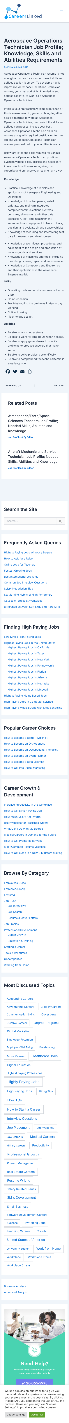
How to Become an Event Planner (25, 755)
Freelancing (47, 1047)
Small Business (17, 1206)
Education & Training (20, 940)
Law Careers (15, 1137)
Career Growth (17, 934)
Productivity (40, 1145)
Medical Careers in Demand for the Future (30, 834)
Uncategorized (13, 959)
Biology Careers (51, 1006)
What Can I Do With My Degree (23, 828)
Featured (9, 895)
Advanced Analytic (15, 1292)
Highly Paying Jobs (23, 1082)
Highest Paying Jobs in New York (28, 659)
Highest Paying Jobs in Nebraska (28, 683)
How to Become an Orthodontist (24, 743)
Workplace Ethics (39, 1257)
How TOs (14, 1100)
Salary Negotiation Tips (18, 588)
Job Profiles (15, 437)
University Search (18, 1248)
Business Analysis (15, 1286)
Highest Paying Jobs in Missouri (28, 689)
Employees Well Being (20, 1047)
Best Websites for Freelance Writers (26, 822)
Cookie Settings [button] (16, 1414)
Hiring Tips (46, 1091)
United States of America (26, 1240)
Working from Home (16, 965)
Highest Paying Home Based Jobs (25, 695)
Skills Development (21, 1197)
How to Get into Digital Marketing (24, 768)
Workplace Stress (18, 1265)
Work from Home (48, 1248)
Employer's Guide (15, 883)
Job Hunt (10, 901)
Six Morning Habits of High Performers (28, 594)
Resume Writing (18, 1180)
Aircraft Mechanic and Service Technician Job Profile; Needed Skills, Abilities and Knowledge (33, 457)
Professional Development (20, 930)
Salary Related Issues (21, 1189)
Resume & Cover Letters (23, 918)
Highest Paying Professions (24, 1073)
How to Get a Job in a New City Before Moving (33, 853)
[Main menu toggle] (61, 11)
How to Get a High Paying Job (23, 810)
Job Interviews (17, 905)
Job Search (15, 912)
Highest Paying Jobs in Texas (26, 653)
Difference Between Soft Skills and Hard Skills (32, 606)
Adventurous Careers (20, 1006)
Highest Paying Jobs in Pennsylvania (31, 665)
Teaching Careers (19, 1231)
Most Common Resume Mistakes (25, 846)
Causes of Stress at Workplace (23, 600)
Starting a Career (14, 947)
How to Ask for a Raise (18, 558)
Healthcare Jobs (45, 1056)
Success (12, 1223)
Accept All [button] (37, 1414)
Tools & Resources (15, 953)
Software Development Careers (27, 1214)
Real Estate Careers (21, 1172)
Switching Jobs (34, 1223)
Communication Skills (21, 1014)
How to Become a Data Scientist (24, 761)
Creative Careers (17, 1022)
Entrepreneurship (15, 889)
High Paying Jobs (19, 1091)
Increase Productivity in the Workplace (28, 804)
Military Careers (16, 1145)
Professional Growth (23, 1154)
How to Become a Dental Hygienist (25, 737)
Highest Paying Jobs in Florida (27, 671)
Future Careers (15, 1056)
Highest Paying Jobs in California (28, 647)
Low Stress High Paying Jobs (22, 636)
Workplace (14, 1257)
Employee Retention (20, 1039)
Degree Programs (46, 1023)
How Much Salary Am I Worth (22, 816)
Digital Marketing (19, 1031)
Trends (41, 1231)
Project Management (21, 1163)
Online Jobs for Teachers (19, 564)
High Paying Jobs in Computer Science (28, 701)
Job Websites (45, 1127)
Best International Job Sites (21, 576)
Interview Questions (22, 1118)
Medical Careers (42, 1137)
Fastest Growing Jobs (18, 570)
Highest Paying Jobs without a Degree (28, 552)
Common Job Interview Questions (25, 582)
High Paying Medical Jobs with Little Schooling (33, 707)
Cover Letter (49, 1014)
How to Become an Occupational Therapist (31, 749)
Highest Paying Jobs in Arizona (27, 677)
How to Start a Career (23, 1109)
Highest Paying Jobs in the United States (29, 643)
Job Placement (18, 1127)
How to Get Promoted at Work (23, 840)
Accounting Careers (20, 998)
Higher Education (19, 1065)
